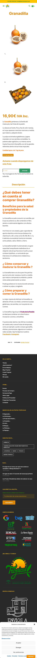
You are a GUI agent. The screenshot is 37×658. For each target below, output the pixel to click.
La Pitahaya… (6, 428)
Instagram (15, 334)
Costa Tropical (7, 372)
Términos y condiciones (24, 656)
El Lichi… (5, 423)
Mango (14, 451)
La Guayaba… (6, 421)
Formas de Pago (7, 393)
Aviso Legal (6, 395)
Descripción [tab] (18, 184)
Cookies (9, 656)
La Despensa (7, 451)
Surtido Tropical (25, 342)
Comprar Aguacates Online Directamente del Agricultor (16, 446)
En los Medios (7, 367)
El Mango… (6, 425)
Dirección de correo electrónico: (14, 493)
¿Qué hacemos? (7, 365)
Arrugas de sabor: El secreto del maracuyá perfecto (18, 473)
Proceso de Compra (8, 390)
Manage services (6, 638)
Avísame (24, 170)
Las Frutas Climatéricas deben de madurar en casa (17, 479)
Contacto (5, 402)
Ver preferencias (18, 652)
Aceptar (18, 643)
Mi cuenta (5, 377)
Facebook (6, 334)
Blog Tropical (6, 370)
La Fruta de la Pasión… (9, 418)
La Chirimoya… (7, 416)
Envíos (5, 388)
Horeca (5, 374)
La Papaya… (6, 430)
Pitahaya (21, 451)
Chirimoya (6, 442)
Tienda (5, 363)
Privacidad (14, 656)
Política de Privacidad (9, 397)
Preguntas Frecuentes (9, 400)
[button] (34, 624)
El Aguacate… (6, 414)
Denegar (18, 647)
